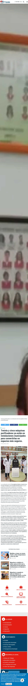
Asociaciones (7, 622)
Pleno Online (7, 646)
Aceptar (3, 683)
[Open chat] (22, 680)
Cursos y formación (9, 662)
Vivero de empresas (9, 666)
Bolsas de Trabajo (9, 658)
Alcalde (6, 640)
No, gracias (8, 683)
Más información (18, 681)
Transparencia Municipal (10, 649)
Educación (7, 631)
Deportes (6, 629)
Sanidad (3, 428)
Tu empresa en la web (10, 664)
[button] (5, 425)
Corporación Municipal (10, 642)
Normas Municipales (9, 644)
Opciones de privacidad (14, 672)
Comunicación (8, 624)
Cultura (6, 627)
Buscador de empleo (9, 660)
